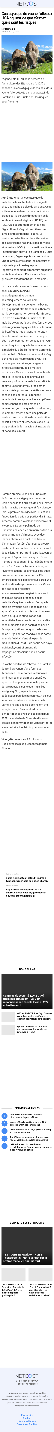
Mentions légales (27, 1421)
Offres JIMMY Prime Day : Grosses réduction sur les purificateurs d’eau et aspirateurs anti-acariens (34, 1016)
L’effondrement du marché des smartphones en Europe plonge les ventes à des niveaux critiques (31, 1147)
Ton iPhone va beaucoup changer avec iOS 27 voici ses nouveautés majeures (29, 1138)
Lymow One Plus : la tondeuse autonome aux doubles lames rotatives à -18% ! (32, 1029)
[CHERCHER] (50, 4)
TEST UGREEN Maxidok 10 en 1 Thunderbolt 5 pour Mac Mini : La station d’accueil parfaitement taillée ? (40, 1290)
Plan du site (27, 1415)
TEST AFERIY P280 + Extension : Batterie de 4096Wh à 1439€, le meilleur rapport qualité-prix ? (13, 1290)
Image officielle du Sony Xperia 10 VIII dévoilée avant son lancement (29, 1123)
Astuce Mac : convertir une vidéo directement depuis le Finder (26, 1116)
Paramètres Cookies (27, 1424)
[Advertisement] (27, 134)
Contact (27, 1418)
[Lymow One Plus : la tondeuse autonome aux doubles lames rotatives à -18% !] (8, 1030)
